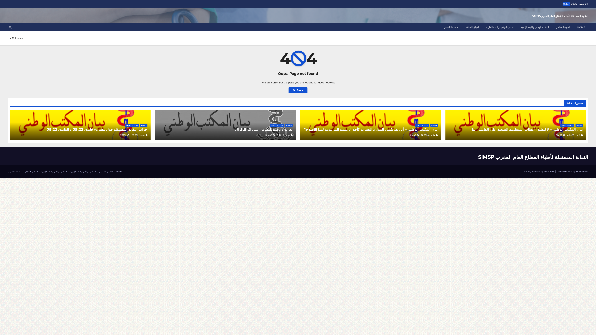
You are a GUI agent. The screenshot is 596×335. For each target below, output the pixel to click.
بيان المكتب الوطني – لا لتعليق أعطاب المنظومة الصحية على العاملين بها (527, 129)
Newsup (568, 171)
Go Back (298, 90)
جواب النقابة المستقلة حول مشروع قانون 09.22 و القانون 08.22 (97, 129)
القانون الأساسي (563, 27)
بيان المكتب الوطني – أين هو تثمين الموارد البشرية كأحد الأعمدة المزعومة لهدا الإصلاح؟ (371, 129)
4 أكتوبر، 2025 (573, 135)
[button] (10, 27)
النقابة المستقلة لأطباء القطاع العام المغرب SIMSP (560, 16)
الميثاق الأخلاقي (472, 27)
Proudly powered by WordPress (539, 171)
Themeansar (582, 171)
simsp (559, 135)
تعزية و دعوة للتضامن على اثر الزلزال (264, 129)
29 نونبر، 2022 (138, 135)
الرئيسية (579, 125)
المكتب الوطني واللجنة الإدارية (535, 27)
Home (581, 27)
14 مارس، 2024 (428, 135)
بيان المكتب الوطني (567, 125)
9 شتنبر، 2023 (283, 135)
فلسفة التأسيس (451, 27)
